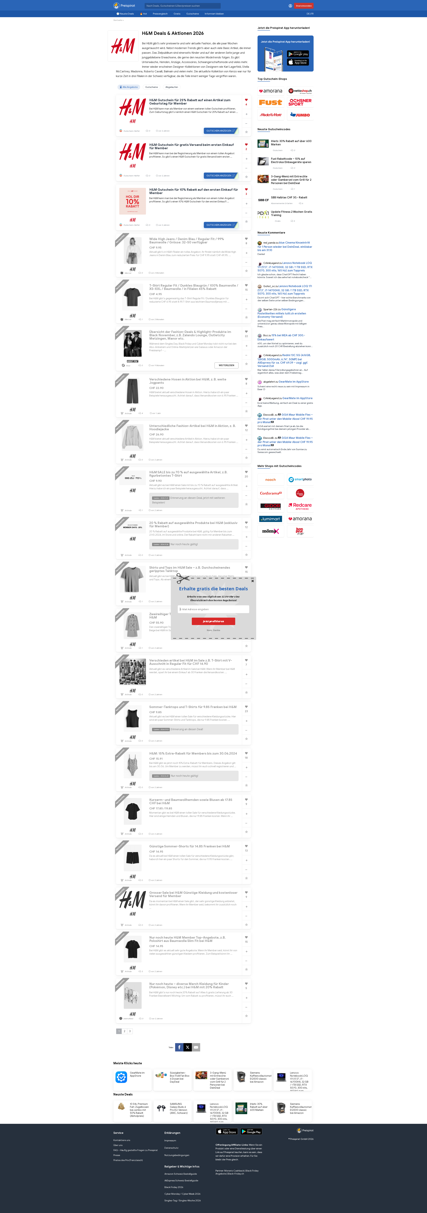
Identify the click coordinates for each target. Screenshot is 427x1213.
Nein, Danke (213, 630)
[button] (213, 588)
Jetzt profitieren (213, 621)
